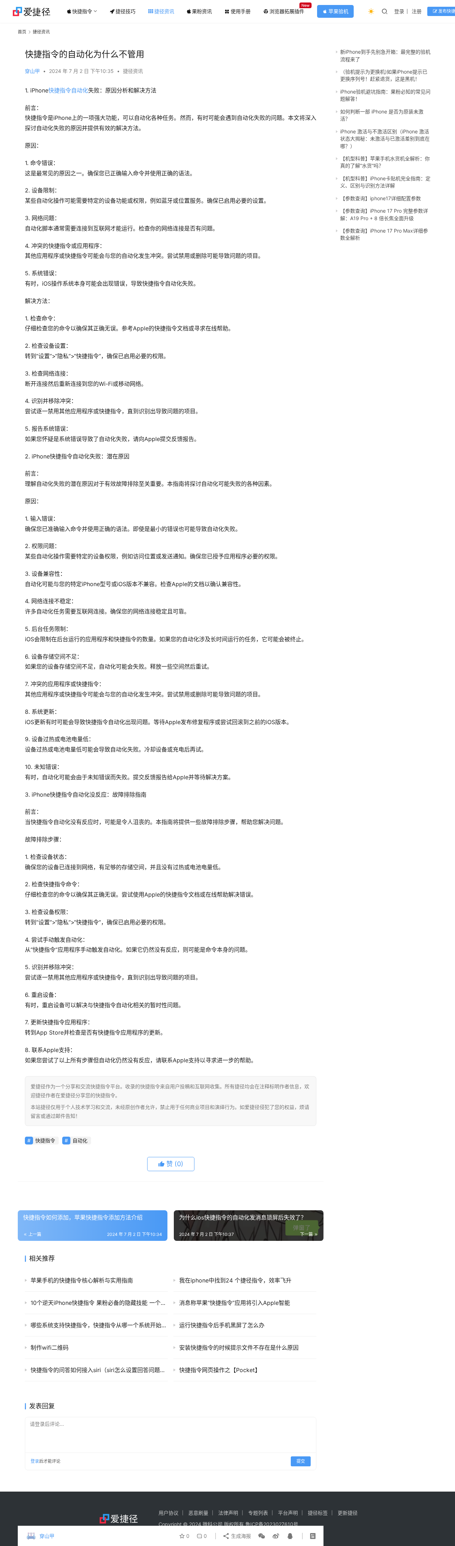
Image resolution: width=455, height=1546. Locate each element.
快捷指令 (82, 11)
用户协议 (168, 1513)
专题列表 (258, 1513)
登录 (399, 11)
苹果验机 (335, 11)
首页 (22, 31)
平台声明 (288, 1513)
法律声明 (228, 1513)
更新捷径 (348, 1513)
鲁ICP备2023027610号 (271, 1524)
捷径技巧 (125, 11)
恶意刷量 (198, 1513)
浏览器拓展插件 (286, 11)
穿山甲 (32, 71)
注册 (417, 11)
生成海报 (240, 1536)
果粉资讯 (202, 11)
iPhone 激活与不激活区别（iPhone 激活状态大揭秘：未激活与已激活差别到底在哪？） (385, 138)
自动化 (79, 90)
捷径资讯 (164, 11)
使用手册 (241, 11)
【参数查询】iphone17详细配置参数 (380, 198)
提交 (300, 1461)
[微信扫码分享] (261, 1536)
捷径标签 (318, 1513)
